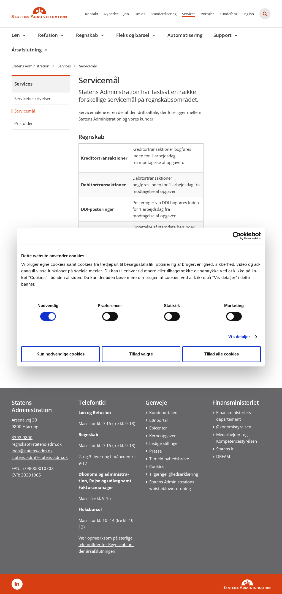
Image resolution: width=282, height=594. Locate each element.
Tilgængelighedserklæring (173, 474)
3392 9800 (22, 437)
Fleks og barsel (132, 35)
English (248, 13)
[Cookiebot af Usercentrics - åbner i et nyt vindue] (237, 236)
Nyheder (111, 13)
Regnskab (87, 35)
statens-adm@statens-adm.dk (40, 457)
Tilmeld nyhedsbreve (169, 458)
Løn (16, 35)
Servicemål (24, 111)
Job (126, 13)
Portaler (207, 13)
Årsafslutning (27, 49)
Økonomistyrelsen (233, 426)
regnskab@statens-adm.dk (37, 444)
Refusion (48, 35)
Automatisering (184, 35)
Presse (155, 451)
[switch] (110, 316)
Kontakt (91, 13)
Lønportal (158, 420)
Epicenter (158, 428)
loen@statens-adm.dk (32, 450)
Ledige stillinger (164, 443)
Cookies (156, 466)
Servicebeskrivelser (32, 98)
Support (222, 35)
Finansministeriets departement (233, 416)
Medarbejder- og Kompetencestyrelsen (236, 438)
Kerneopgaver (162, 435)
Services (188, 13)
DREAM (223, 456)
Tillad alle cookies (221, 354)
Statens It (225, 448)
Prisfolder (23, 123)
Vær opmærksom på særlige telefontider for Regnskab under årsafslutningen (106, 544)
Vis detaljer (239, 336)
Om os (139, 13)
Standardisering (164, 13)
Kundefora (228, 13)
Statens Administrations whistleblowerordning (171, 485)
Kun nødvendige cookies (60, 354)
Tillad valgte (141, 354)
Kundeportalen (163, 412)
